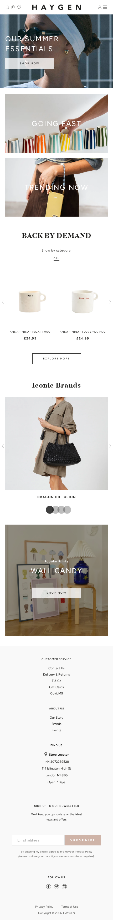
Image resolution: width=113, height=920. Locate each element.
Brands (56, 724)
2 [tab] (53, 510)
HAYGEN (69, 913)
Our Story (56, 717)
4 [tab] (65, 510)
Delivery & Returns (56, 674)
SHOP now (56, 592)
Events (56, 730)
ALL (56, 258)
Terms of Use (69, 906)
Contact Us (56, 668)
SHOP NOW (30, 63)
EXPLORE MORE (56, 358)
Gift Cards (56, 687)
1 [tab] (47, 510)
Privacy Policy (44, 906)
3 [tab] (59, 510)
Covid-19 (56, 693)
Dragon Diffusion (56, 497)
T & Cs (56, 681)
